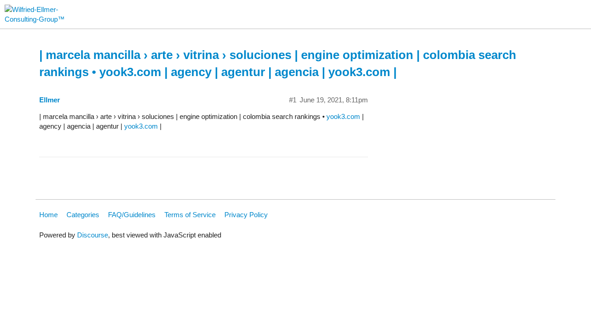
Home (48, 215)
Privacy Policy (246, 215)
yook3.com (343, 116)
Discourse (92, 235)
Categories (82, 215)
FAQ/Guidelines (132, 215)
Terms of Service (190, 215)
